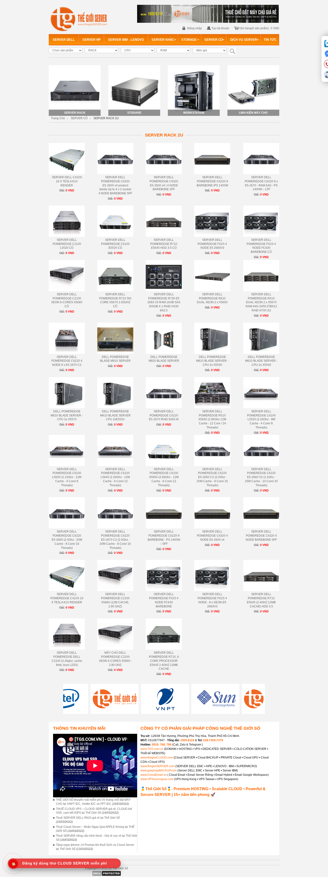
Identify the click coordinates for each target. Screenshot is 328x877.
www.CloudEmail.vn (153, 774)
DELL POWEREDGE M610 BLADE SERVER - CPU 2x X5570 (67, 415)
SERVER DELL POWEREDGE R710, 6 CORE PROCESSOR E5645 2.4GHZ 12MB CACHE (164, 660)
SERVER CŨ (79, 118)
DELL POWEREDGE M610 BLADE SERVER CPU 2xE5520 (115, 415)
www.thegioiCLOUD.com (156, 757)
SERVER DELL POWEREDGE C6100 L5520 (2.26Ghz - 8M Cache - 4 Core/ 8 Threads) (261, 419)
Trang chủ (58, 118)
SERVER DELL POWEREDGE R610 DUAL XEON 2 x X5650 (212, 298)
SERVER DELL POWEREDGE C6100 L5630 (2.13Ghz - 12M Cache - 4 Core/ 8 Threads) (66, 477)
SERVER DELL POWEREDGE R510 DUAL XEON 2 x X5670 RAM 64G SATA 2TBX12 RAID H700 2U (261, 302)
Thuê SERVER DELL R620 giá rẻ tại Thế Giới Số (88, 817)
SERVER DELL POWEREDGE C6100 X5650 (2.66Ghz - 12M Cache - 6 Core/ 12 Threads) (164, 477)
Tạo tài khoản (220, 28)
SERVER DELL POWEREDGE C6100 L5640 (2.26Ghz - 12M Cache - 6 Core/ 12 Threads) (115, 477)
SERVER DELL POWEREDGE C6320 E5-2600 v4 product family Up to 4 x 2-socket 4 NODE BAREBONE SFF (115, 185)
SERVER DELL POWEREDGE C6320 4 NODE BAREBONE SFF (261, 535)
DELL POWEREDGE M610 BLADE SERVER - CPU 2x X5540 (261, 361)
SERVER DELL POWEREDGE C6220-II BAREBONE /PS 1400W (212, 181)
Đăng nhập (194, 28)
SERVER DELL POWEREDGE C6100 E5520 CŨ (115, 244)
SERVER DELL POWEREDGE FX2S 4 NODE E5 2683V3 (212, 244)
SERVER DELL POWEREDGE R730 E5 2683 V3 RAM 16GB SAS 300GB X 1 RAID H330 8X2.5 (163, 302)
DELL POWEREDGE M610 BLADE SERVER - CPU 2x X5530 (212, 361)
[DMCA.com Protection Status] (106, 875)
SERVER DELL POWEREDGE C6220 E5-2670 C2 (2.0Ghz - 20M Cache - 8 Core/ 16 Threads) (115, 539)
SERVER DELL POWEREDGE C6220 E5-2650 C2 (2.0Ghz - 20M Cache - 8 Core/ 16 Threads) (212, 477)
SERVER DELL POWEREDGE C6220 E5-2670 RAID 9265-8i (164, 415)
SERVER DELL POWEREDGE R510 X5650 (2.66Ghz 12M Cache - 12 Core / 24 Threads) (212, 419)
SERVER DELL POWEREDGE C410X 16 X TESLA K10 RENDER (66, 598)
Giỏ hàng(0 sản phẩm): (254, 28)
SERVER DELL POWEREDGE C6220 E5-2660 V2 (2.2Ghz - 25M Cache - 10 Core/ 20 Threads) (261, 477)
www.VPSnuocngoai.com (156, 779)
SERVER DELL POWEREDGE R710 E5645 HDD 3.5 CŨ (163, 244)
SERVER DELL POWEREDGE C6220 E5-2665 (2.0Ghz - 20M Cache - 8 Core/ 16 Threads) (67, 539)
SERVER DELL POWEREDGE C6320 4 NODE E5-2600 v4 (212, 535)
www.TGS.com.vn (152, 749)
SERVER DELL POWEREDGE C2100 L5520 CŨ (67, 244)
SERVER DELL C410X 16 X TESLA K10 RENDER (67, 181)
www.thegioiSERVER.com (157, 766)
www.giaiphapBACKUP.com (158, 770)
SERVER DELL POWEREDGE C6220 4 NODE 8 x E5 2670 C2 (66, 361)
